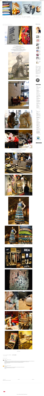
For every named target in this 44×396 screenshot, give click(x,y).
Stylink (37, 86)
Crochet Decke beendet (40, 55)
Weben (40, 72)
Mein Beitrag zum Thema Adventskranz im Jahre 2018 (38, 91)
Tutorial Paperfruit (39, 62)
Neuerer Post (4, 379)
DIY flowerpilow (40, 44)
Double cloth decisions (38, 128)
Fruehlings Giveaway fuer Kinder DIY (39, 51)
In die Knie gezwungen (38, 95)
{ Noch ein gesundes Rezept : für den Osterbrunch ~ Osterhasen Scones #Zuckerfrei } (38, 107)
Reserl (5, 365)
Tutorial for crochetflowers (40, 48)
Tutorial (36, 72)
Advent (36, 66)
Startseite (19, 379)
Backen (38, 66)
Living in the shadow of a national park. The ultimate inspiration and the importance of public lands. (38, 115)
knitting (39, 73)
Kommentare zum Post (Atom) (8, 380)
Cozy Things (37, 88)
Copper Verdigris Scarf (38, 130)
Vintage (38, 72)
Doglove (40, 67)
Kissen (36, 70)
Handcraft (39, 68)
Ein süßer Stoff (37, 97)
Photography (39, 70)
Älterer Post (33, 379)
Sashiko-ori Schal (37, 121)
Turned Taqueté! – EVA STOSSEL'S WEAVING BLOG (38, 132)
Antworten (5, 368)
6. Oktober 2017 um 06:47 (8, 365)
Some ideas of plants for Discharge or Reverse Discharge (38, 104)
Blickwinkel (37, 105)
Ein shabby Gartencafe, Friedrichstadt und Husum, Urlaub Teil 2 (38, 101)
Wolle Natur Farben (38, 122)
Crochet (40, 66)
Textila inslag (37, 119)
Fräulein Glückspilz (38, 98)
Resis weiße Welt (38, 100)
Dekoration (37, 67)
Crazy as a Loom (38, 111)
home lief (37, 73)
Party (37, 70)
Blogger (26, 394)
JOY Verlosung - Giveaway (39, 37)
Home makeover (38, 69)
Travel (40, 71)
